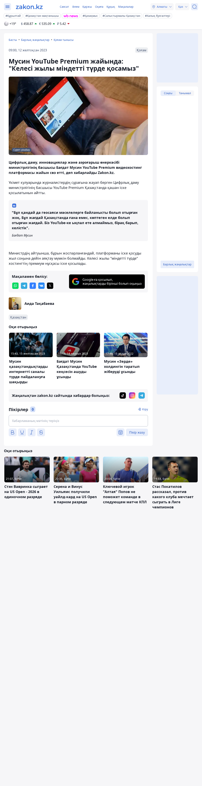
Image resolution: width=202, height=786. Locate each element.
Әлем (75, 6)
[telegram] (24, 285)
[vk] (41, 285)
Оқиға (99, 6)
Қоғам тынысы (64, 40)
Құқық (111, 6)
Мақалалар (126, 6)
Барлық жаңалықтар (35, 40)
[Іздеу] (194, 6)
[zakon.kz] (29, 6)
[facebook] (32, 285)
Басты (13, 40)
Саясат (64, 6)
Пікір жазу (137, 432)
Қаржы (87, 6)
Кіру (145, 409)
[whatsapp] (15, 285)
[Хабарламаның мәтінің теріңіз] (78, 420)
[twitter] (50, 285)
